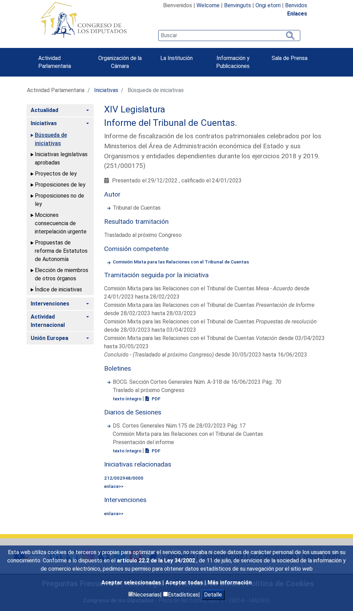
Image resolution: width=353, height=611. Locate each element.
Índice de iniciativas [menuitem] (58, 289)
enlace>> (113, 486)
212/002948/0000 (123, 478)
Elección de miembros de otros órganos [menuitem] (61, 274)
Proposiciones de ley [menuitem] (60, 184)
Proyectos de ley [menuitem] (56, 173)
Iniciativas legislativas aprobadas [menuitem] (61, 158)
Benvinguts (237, 5)
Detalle (213, 594)
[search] (229, 35)
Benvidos (296, 5)
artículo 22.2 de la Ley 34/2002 (156, 560)
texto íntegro (127, 398)
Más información (230, 582)
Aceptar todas (184, 582)
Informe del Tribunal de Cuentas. (170, 123)
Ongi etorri (268, 5)
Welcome (208, 5)
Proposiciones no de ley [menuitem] (59, 199)
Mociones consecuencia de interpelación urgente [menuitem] (61, 223)
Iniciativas (106, 90)
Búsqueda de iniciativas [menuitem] (51, 139)
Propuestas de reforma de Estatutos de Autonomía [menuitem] (61, 250)
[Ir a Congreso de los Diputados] (83, 20)
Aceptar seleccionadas (131, 582)
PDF (155, 398)
